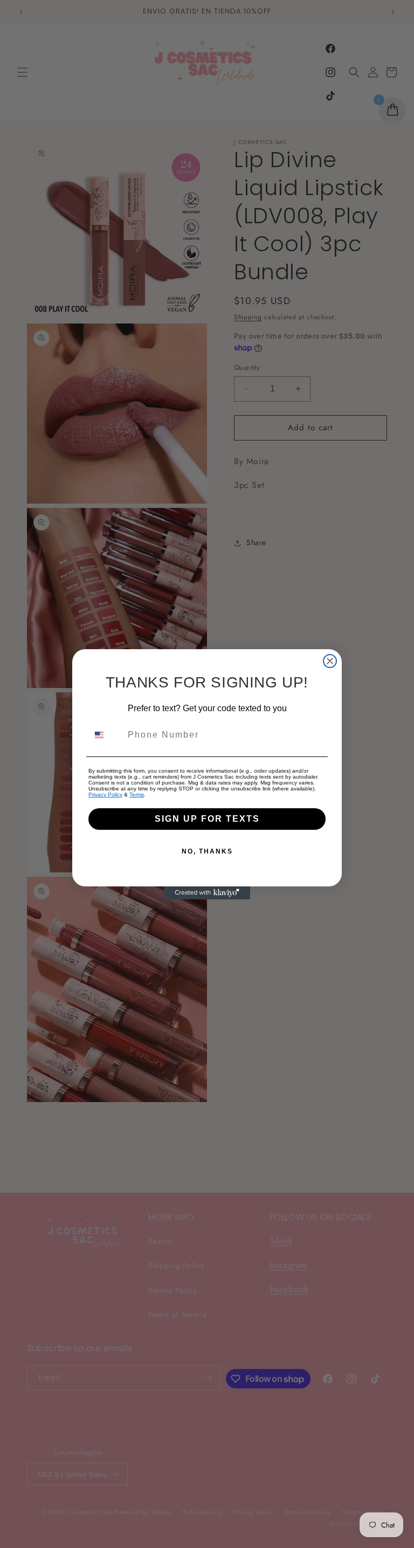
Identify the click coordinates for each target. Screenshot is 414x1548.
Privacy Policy (105, 794)
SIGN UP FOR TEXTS (207, 818)
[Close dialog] (329, 661)
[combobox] (105, 735)
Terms (136, 794)
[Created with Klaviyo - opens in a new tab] (207, 892)
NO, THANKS (207, 851)
